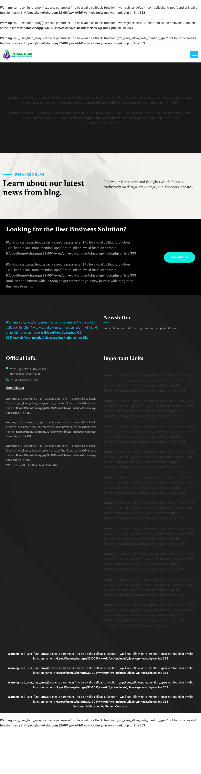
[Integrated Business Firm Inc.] (17, 54)
